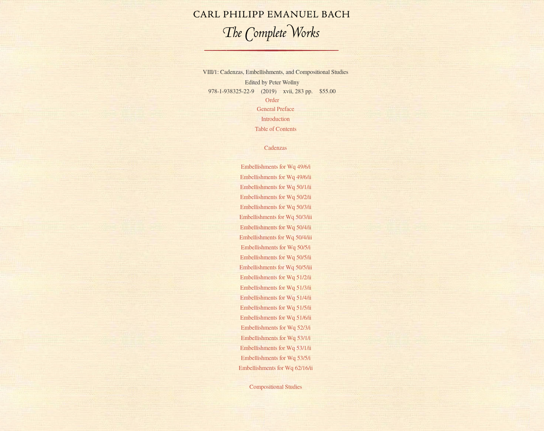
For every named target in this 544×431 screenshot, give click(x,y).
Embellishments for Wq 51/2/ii (275, 277)
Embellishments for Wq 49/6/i (275, 166)
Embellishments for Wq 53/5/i (275, 357)
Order (272, 100)
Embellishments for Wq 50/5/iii (275, 267)
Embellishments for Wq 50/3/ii (275, 207)
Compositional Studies (275, 386)
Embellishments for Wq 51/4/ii (275, 297)
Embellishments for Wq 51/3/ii (275, 287)
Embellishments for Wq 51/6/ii (275, 317)
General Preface (275, 108)
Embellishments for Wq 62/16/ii (276, 367)
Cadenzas (275, 147)
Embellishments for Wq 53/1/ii (275, 347)
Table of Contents (275, 128)
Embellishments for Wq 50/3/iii (275, 216)
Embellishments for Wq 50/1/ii (275, 187)
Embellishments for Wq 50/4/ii (275, 227)
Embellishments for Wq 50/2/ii (275, 197)
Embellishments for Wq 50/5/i (275, 247)
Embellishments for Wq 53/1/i (275, 337)
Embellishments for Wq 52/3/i (275, 327)
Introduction (275, 118)
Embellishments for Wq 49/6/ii (275, 177)
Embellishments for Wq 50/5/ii (275, 257)
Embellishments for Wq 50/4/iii (275, 237)
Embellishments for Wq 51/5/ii (275, 307)
